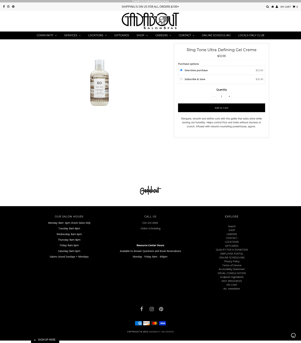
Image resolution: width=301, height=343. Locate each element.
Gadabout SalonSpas (161, 331)
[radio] (182, 70)
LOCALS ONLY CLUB (251, 35)
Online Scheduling (150, 228)
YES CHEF (231, 284)
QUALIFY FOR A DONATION (232, 249)
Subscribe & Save (195, 79)
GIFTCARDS (121, 35)
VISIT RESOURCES (232, 281)
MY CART (289, 6)
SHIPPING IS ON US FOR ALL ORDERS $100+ (150, 7)
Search (232, 226)
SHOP (140, 35)
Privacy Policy (232, 261)
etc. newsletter (231, 288)
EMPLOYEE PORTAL (231, 253)
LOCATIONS (95, 35)
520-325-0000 (150, 222)
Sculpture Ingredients (232, 277)
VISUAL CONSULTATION (232, 273)
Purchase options (188, 63)
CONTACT (185, 35)
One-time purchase (196, 70)
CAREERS (161, 35)
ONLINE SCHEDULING (216, 35)
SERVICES (70, 35)
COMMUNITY (45, 35)
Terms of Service (231, 265)
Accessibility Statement (232, 269)
